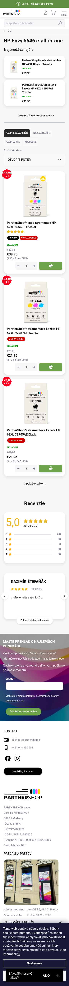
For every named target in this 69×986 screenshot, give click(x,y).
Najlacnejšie (41, 133)
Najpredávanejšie (17, 133)
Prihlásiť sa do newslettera (23, 711)
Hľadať (60, 23)
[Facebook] (7, 757)
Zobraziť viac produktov (34, 115)
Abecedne (30, 142)
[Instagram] (16, 757)
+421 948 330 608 (22, 747)
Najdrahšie (13, 142)
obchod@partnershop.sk (26, 739)
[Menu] (64, 12)
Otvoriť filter (19, 160)
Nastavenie (34, 963)
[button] (64, 596)
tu (18, 954)
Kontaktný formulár (23, 771)
